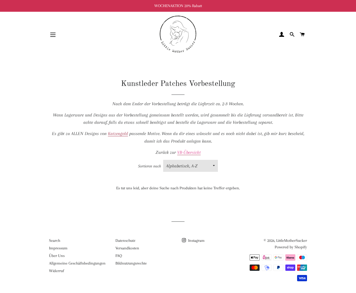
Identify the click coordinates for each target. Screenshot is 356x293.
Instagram (196, 240)
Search (54, 240)
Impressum (58, 248)
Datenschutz (125, 240)
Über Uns (57, 255)
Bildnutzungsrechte (131, 263)
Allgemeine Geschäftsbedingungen (77, 263)
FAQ (118, 255)
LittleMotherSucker (291, 240)
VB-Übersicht (189, 152)
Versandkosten (127, 248)
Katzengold (118, 133)
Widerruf (56, 270)
